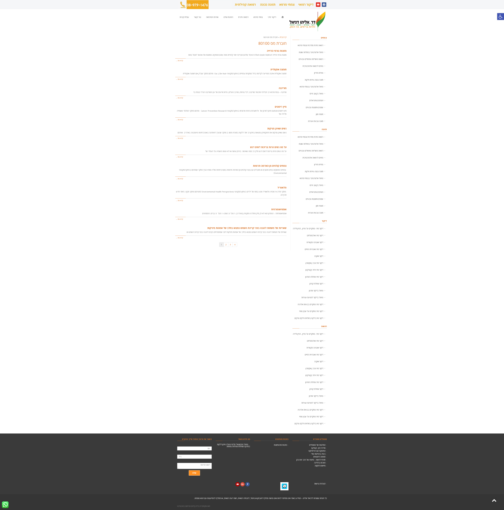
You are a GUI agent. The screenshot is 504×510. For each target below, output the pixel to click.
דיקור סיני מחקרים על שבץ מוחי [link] (311, 311)
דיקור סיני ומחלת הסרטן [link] (314, 276)
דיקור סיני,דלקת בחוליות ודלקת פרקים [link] (309, 318)
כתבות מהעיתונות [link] (280, 445)
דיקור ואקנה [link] (318, 256)
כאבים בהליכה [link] (320, 462)
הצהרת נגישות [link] (320, 483)
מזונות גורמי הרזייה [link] (277, 50)
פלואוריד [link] (282, 187)
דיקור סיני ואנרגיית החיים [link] (314, 249)
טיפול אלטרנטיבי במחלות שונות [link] (311, 52)
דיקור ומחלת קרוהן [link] (316, 283)
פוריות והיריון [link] (318, 73)
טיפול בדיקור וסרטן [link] (316, 290)
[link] (500, 16)
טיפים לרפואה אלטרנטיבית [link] (313, 66)
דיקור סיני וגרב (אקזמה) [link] (314, 263)
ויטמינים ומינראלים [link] (316, 100)
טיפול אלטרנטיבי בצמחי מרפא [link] (311, 86)
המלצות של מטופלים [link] (317, 445)
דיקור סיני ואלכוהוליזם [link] (315, 235)
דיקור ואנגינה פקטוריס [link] (315, 242)
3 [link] (230, 244)
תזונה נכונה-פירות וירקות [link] (314, 79)
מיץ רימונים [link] (281, 106)
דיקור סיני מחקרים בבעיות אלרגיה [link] (310, 304)
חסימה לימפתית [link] (319, 456)
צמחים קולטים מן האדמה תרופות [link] (270, 165)
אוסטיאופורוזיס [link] (279, 209)
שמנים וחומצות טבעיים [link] (314, 107)
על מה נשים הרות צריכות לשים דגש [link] (268, 147)
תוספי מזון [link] (319, 114)
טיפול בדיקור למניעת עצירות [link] (312, 297)
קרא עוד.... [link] (179, 60)
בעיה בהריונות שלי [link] (318, 454)
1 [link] (221, 244)
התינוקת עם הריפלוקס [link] (317, 450)
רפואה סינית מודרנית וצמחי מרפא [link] (310, 45)
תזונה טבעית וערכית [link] (315, 121)
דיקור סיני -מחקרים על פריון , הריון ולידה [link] (308, 228)
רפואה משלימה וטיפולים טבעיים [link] (311, 59)
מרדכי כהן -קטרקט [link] (318, 448)
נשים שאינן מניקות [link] (277, 128)
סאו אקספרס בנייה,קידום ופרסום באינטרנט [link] (193, 506)
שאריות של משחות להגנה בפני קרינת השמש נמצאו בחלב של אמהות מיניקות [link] (247, 228)
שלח (194, 473)
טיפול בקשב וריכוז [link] (316, 93)
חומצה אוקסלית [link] (278, 69)
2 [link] (226, 244)
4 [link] (234, 244)
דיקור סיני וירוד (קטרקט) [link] (314, 270)
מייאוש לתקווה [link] (320, 465)
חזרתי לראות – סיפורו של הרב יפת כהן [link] (311, 459)
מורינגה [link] (283, 88)
